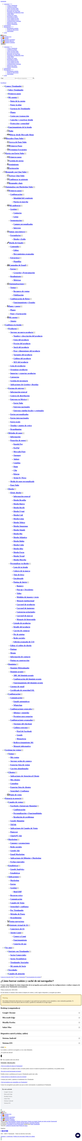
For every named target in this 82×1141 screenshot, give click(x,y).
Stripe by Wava (19, 478)
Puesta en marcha (20, 202)
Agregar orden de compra (21, 761)
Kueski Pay (18, 444)
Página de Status (23, 1125)
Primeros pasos (14, 94)
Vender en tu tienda (32, 1121)
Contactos (17, 213)
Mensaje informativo (22, 746)
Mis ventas (14, 757)
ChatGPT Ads (16, 836)
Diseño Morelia (19, 560)
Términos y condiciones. (7, 1136)
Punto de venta (15, 795)
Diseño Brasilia (19, 500)
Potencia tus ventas (12, 22)
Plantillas (17, 261)
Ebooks (23, 1122)
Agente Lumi (15, 933)
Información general (18, 392)
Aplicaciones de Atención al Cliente (24, 776)
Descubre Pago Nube (14, 138)
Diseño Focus (18, 552)
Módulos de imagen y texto (28, 597)
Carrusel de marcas (25, 616)
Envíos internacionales (19, 418)
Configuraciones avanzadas (14, 21)
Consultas (14, 783)
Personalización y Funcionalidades (27, 813)
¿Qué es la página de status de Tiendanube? (12, 1066)
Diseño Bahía (18, 541)
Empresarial (54, 1121)
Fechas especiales (17, 862)
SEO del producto (20, 362)
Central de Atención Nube (12, 1125)
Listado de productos (22, 623)
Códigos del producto (22, 358)
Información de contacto (20, 657)
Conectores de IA (17, 929)
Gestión (13, 209)
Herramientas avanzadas (23, 254)
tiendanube (3, 1)
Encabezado (18, 578)
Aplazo (16, 459)
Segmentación (16, 220)
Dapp (15, 467)
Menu (4, 44)
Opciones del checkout (22, 724)
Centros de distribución (20, 396)
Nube (11, 131)
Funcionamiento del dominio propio (28, 683)
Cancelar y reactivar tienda (21, 120)
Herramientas (7, 27)
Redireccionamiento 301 (23, 742)
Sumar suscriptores (17, 232)
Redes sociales (19, 638)
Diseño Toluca (19, 522)
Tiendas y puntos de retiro (21, 426)
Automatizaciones (16, 284)
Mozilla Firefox (8, 1096)
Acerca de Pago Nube (18, 142)
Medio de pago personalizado (22, 481)
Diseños (18, 1121)
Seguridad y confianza (19, 907)
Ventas (13, 288)
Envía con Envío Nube (13, 9)
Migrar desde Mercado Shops (21, 135)
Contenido (14, 246)
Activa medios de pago (13, 18)
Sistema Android (8, 1101)
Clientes (11, 772)
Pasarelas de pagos (18, 440)
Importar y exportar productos (23, 373)
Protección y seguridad (19, 123)
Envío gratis (15, 422)
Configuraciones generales (21, 709)
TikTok (13, 824)
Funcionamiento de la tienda (20, 127)
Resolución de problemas (23, 817)
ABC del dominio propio (23, 675)
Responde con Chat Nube (13, 11)
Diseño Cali (18, 515)
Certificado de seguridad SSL (22, 690)
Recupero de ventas (21, 291)
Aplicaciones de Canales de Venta (24, 828)
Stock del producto (21, 347)
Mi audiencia (14, 205)
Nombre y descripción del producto (27, 336)
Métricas (17, 280)
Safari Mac (7, 1098)
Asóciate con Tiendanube (18, 951)
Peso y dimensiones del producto (26, 351)
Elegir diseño (15, 493)
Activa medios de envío (13, 19)
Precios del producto (21, 343)
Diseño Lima (18, 519)
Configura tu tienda (12, 7)
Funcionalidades (12, 1121)
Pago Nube (14, 485)
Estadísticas (13, 866)
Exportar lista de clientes (20, 787)
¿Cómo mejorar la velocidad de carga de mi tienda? (14, 1076)
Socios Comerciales (18, 955)
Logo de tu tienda (20, 567)
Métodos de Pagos (17, 914)
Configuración (16, 194)
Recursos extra (16, 895)
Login (5, 32)
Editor (16, 250)
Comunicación (16, 698)
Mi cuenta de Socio (18, 966)
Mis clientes (15, 780)
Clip (15, 470)
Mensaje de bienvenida (26, 619)
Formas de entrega (16, 388)
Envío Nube (18, 403)
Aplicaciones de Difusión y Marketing (25, 858)
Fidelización (18, 295)
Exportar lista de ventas (20, 765)
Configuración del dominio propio (27, 679)
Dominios (12, 664)
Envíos (13, 269)
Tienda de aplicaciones (12, 29)
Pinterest (14, 832)
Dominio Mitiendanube (19, 668)
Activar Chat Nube (17, 176)
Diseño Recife (19, 508)
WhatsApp (17, 705)
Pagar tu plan (15, 105)
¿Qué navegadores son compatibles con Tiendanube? (14, 1082)
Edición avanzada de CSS (23, 642)
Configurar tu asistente (18, 179)
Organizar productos (19, 370)
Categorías (7, 4)
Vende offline (10, 14)
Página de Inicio (20, 582)
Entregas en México (18, 399)
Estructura (14, 258)
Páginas (13, 649)
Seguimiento (13, 164)
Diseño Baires (19, 504)
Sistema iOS (7, 1103)
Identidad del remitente (23, 198)
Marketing (12, 839)
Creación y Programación (24, 273)
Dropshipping (15, 429)
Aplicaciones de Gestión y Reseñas (24, 384)
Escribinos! (3, 82)
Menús (13, 653)
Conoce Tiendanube (12, 5)
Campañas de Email (17, 265)
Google (20, 735)
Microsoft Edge (8, 1094)
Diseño (11, 489)
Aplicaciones (13, 877)
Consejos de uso (19, 944)
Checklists (32, 1122)
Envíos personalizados (19, 414)
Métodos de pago (15, 433)
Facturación (14, 168)
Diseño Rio (17, 534)
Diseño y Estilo (19, 239)
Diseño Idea (18, 549)
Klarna (16, 474)
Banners (20, 586)
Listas (15, 217)
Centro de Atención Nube (7, 977)
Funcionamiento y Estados (24, 302)
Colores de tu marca (21, 571)
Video (19, 593)
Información (15, 437)
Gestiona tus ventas (12, 15)
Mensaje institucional (25, 601)
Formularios (15, 235)
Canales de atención (16, 974)
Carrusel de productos (26, 604)
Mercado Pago (19, 452)
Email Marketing (17, 854)
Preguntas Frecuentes (18, 150)
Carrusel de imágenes (25, 608)
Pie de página (19, 634)
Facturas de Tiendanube (20, 109)
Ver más (8, 948)
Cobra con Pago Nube (12, 8)
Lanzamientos (7, 25)
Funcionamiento (20, 940)
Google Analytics (17, 869)
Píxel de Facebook (24, 731)
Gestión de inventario (19, 381)
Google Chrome (8, 1092)
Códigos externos (20, 728)
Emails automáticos (21, 701)
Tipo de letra (18, 575)
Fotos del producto (21, 340)
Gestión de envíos (16, 161)
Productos (12, 329)
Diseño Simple (19, 530)
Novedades (12, 970)
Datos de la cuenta (17, 101)
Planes (13, 112)
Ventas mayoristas (16, 921)
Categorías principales (26, 612)
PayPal (16, 448)
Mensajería (21, 739)
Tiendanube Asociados (19, 962)
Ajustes (13, 321)
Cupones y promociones (20, 843)
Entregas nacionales (21, 407)
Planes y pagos (14, 306)
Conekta (16, 463)
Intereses (17, 228)
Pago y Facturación (18, 314)
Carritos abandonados (19, 769)
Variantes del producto (22, 355)
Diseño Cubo (18, 545)
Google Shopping (17, 821)
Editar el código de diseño (20, 645)
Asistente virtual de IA (18, 925)
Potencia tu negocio (13, 798)
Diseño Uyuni (18, 511)
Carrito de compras (21, 631)
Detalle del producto (21, 627)
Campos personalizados (23, 224)
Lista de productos (17, 366)
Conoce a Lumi (19, 936)
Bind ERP (17, 892)
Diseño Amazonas (20, 526)
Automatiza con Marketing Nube (15, 12)
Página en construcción (19, 660)
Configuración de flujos (20, 299)
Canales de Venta (17, 903)
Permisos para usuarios (23, 716)
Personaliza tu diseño (12, 17)
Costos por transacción (19, 116)
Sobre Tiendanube (15, 90)
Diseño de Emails (16, 243)
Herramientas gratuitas (12, 28)
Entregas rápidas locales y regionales (28, 411)
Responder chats (16, 183)
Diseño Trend (18, 556)
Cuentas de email (17, 686)
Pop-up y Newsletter (25, 590)
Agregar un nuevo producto (21, 332)
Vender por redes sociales (44, 1121)
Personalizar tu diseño (19, 563)
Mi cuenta (12, 97)
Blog (7, 1122)
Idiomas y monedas (21, 713)
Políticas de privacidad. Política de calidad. (24, 1136)
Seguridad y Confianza (19, 791)
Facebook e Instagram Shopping (23, 806)
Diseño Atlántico (20, 537)
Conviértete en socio (12, 1124)
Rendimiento (15, 276)
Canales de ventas (15, 802)
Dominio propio (16, 672)
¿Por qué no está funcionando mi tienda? (11, 1071)
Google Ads (15, 851)
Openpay (17, 455)
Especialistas (10, 31)
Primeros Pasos (15, 146)
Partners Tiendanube (12, 24)
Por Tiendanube (17, 910)
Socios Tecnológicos (18, 959)
